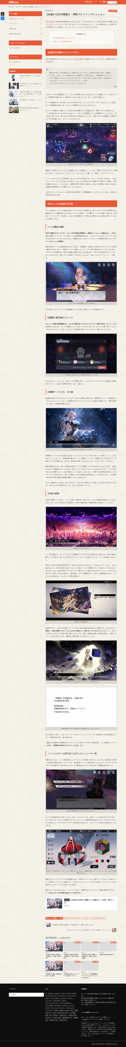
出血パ (55, 1013)
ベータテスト (65, 1005)
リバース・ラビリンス (58, 1008)
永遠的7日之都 (69, 918)
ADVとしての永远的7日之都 (61, 41)
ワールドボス (49, 1010)
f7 (46, 993)
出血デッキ (48, 1013)
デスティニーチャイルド (52, 1003)
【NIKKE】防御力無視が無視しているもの (30, 109)
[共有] (2, 18)
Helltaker (50, 993)
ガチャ (47, 998)
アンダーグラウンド (51, 996)
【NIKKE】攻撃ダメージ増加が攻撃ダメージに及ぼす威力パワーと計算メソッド (30, 94)
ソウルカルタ (56, 1000)
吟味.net (13, 2)
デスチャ (64, 1000)
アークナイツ (13, 23)
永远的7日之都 (101, 918)
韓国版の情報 (62, 1020)
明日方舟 (55, 1015)
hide (84, 34)
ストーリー (48, 1000)
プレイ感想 (59, 918)
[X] (2, 14)
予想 (71, 1010)
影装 (47, 1015)
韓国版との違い (54, 1020)
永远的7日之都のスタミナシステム (63, 38)
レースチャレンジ (70, 1008)
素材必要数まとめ (67, 1017)
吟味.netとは (88, 1)
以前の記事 (49, 21)
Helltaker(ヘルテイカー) (16, 18)
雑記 (47, 1020)
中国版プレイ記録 (80, 918)
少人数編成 (73, 1013)
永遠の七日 (50, 918)
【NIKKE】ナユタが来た (30, 100)
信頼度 (76, 1010)
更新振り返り (63, 1015)
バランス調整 (49, 1005)
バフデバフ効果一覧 (65, 1003)
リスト (72, 1005)
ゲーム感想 (102, 1)
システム (70, 998)
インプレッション (71, 996)
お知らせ (57, 993)
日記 (51, 1015)
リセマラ (48, 1008)
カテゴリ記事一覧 (14, 48)
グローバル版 (54, 998)
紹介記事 (78, 59)
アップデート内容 (71, 993)
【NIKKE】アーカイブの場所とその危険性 (30, 85)
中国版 (56, 1010)
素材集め (75, 1017)
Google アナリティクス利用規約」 (104, 1033)
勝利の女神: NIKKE (15, 34)
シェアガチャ (62, 998)
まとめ (63, 993)
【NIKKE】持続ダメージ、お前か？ (30, 77)
